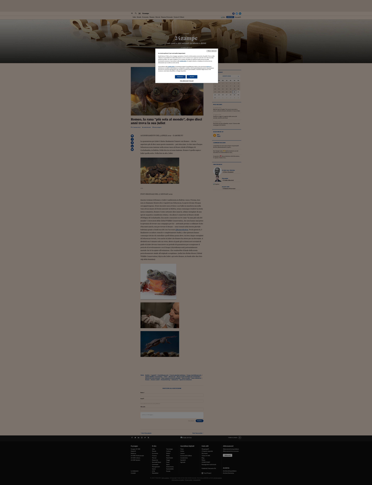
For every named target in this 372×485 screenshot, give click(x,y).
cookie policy (183, 61)
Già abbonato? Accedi (186, 81)
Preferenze (180, 76)
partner (208, 66)
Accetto (192, 76)
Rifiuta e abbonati (212, 50)
